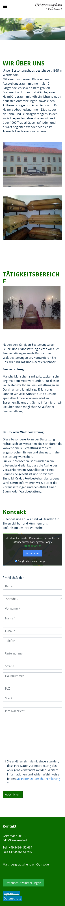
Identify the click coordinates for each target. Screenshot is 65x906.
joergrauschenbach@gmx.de (29, 864)
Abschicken (12, 794)
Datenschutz (12, 898)
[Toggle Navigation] (6, 6)
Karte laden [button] (32, 553)
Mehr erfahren (33, 545)
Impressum (11, 893)
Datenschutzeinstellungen (23, 883)
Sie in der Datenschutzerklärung (38, 779)
